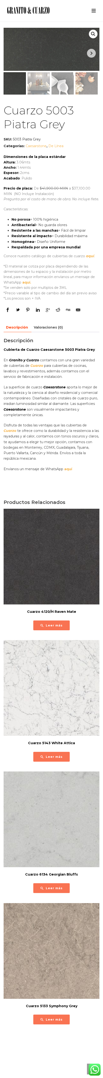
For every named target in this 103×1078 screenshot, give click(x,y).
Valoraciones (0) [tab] (48, 327)
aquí (90, 256)
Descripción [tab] (17, 327)
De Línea (55, 146)
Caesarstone (36, 146)
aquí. (26, 282)
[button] (93, 34)
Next (91, 53)
